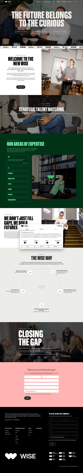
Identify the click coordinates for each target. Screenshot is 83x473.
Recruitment (7, 432)
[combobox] (25, 384)
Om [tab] (55, 229)
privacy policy (48, 394)
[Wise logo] (8, 1)
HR (15, 441)
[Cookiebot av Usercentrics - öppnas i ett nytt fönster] (58, 226)
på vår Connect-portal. (48, 373)
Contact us (69, 1)
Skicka (27, 398)
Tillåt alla (55, 246)
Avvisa (28, 246)
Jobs (54, 1)
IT (15, 434)
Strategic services (8, 434)
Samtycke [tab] (27, 229)
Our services (39, 1)
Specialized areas (47, 1)
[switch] (36, 242)
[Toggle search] (75, 1)
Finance (16, 442)
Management (17, 430)
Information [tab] (41, 229)
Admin (16, 437)
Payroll (16, 435)
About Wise (64, 1)
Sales (16, 432)
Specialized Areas (20, 428)
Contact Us (39, 428)
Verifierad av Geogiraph (63, 466)
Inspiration (58, 1)
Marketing (17, 439)
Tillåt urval (41, 246)
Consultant (7, 430)
